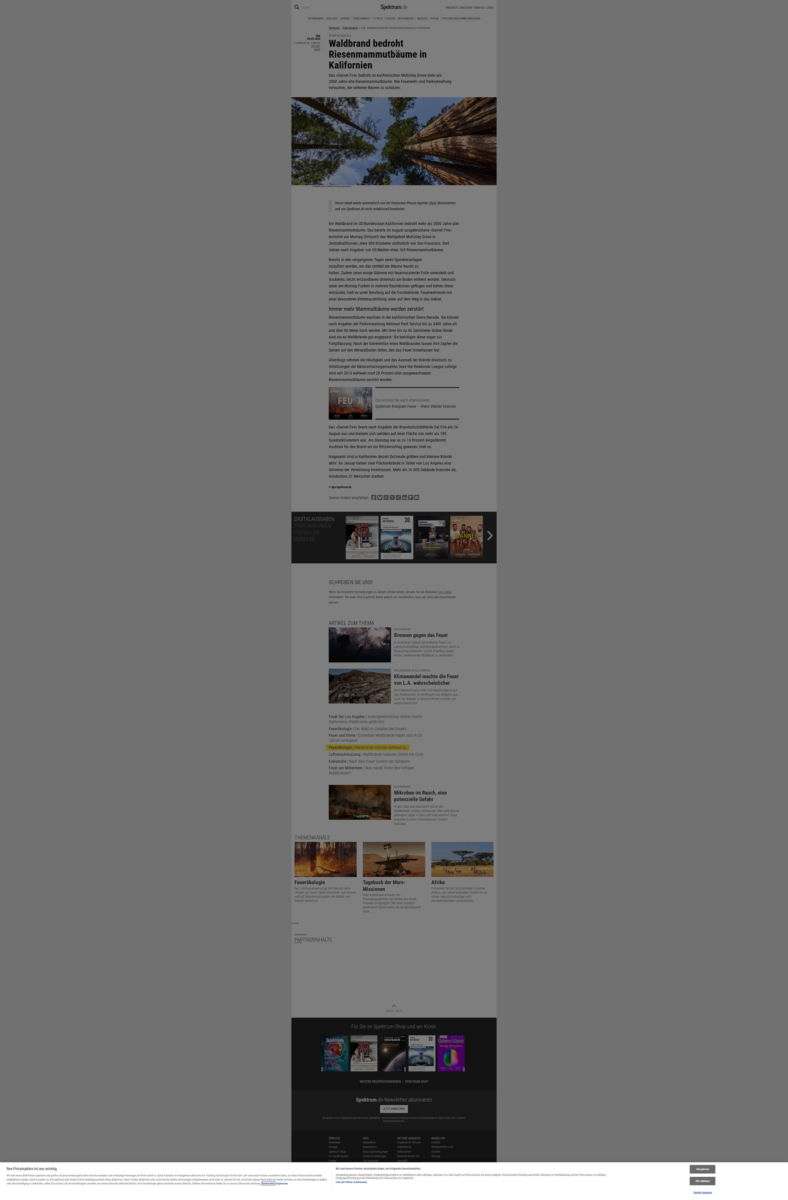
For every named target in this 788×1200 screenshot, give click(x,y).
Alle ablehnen (702, 1181)
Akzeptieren (702, 1169)
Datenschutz (268, 1183)
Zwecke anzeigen (702, 1192)
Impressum (282, 1183)
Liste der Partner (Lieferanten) (351, 1182)
